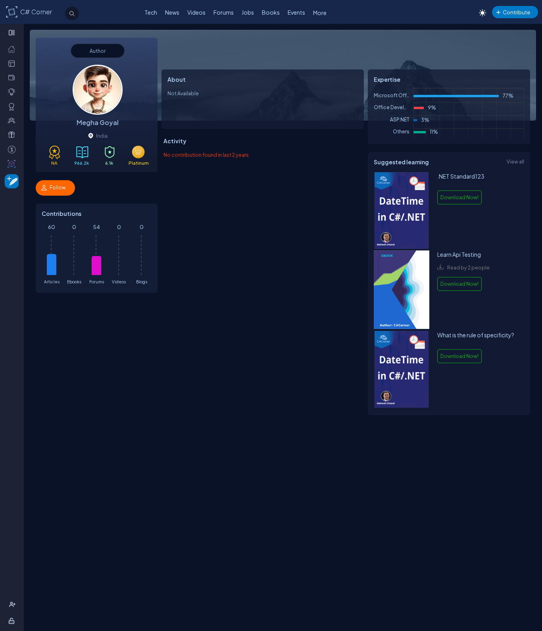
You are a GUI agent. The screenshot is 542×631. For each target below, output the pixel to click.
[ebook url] (401, 211)
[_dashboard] (13, 63)
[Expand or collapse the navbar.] (12, 32)
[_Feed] (13, 49)
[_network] (13, 120)
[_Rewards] (13, 149)
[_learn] (13, 91)
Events (296, 12)
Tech (150, 12)
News (172, 12)
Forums (223, 12)
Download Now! (459, 197)
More (320, 12)
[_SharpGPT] (13, 163)
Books (271, 12)
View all (515, 161)
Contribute (516, 12)
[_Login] (13, 621)
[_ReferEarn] (13, 134)
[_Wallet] (13, 77)
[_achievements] (13, 106)
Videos (196, 12)
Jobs (248, 12)
